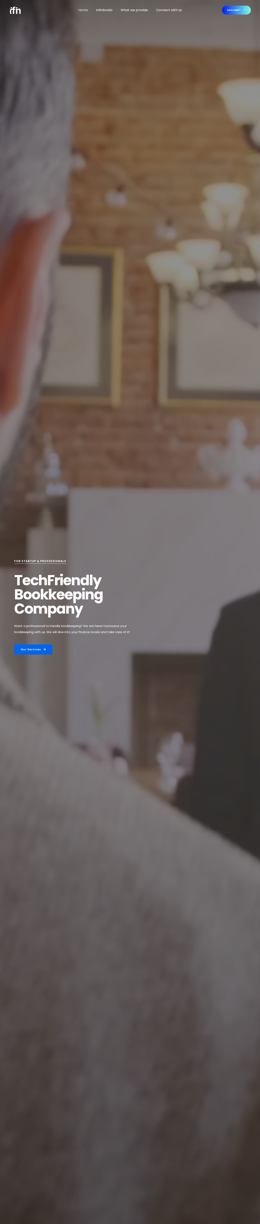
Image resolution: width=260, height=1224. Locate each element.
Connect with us (169, 10)
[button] (236, 10)
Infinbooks (104, 10)
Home (83, 10)
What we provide (134, 10)
